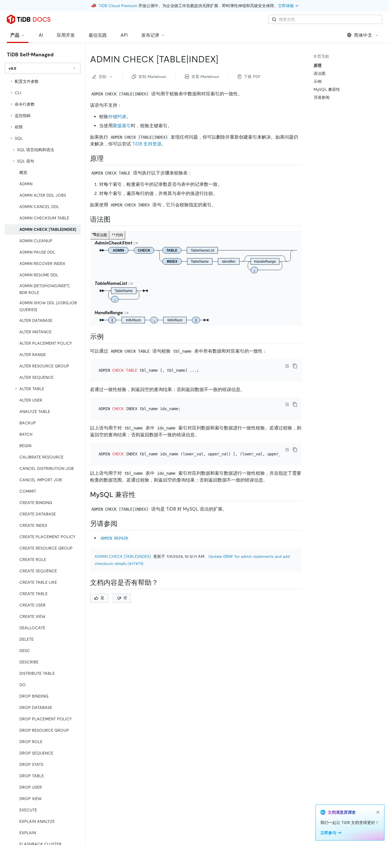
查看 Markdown (205, 76)
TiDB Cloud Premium (118, 5)
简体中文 (363, 35)
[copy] (295, 366)
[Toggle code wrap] (287, 366)
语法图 (319, 73)
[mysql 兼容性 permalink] (140, 494)
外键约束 (117, 116)
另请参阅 (321, 97)
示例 (318, 81)
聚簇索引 (122, 125)
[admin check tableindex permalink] (223, 59)
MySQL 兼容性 (327, 89)
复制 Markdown (152, 76)
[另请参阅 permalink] (121, 523)
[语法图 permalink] (115, 219)
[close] (378, 812)
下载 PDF (252, 76)
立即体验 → (288, 5)
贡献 (103, 76)
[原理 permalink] (108, 158)
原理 (318, 65)
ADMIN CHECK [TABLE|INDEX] (123, 556)
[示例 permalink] (108, 336)
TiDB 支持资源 (146, 144)
